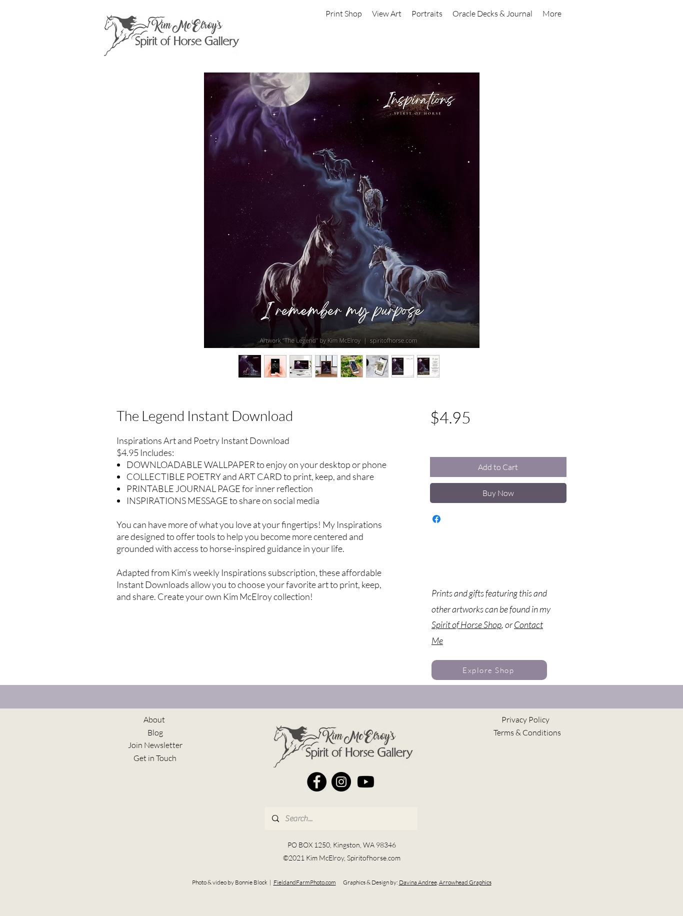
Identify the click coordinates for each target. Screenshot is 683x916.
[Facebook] (316, 782)
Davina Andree (418, 882)
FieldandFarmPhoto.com (305, 882)
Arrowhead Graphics (465, 882)
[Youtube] (366, 782)
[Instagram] (341, 782)
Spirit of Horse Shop (467, 624)
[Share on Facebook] (436, 519)
